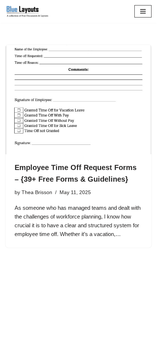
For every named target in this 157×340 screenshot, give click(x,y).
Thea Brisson (37, 192)
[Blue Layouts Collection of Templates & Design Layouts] (27, 11)
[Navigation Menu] (143, 11)
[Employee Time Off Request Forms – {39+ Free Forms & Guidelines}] (78, 99)
